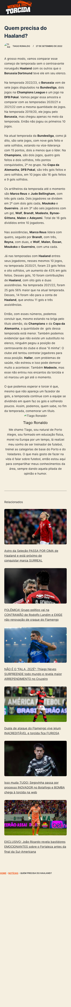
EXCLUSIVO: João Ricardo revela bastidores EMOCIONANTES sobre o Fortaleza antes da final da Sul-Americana (35, 846)
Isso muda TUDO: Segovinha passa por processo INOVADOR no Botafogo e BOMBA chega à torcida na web (34, 787)
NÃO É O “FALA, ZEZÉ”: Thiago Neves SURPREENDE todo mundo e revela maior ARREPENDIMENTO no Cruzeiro (33, 674)
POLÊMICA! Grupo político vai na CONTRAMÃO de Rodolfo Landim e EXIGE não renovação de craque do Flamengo (33, 614)
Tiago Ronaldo (35, 422)
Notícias (13, 873)
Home (3, 873)
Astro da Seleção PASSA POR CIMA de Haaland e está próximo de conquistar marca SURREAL (31, 555)
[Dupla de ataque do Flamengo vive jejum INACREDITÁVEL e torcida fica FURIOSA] (35, 704)
